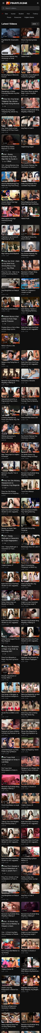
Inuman (13, 14)
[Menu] (3, 3)
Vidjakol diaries (29, 17)
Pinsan (9, 17)
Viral (28, 14)
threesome (17, 17)
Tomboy (35, 14)
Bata (6, 14)
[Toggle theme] (37, 3)
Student (21, 14)
